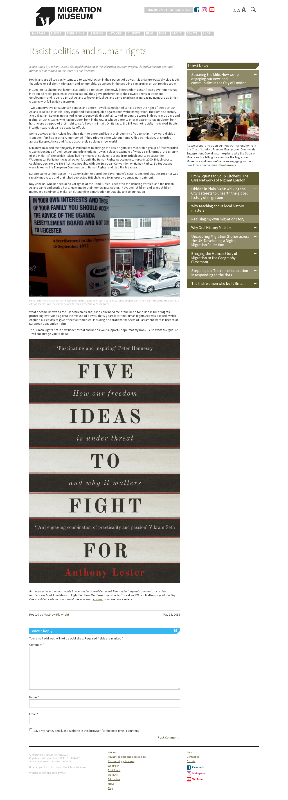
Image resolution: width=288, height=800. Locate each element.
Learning (96, 33)
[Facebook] (197, 9)
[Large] (244, 10)
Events (56, 33)
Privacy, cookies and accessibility (127, 756)
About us (192, 752)
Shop (206, 33)
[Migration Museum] (68, 16)
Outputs (133, 33)
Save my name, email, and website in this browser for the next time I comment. (87, 731)
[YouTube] (211, 9)
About (176, 33)
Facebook (198, 767)
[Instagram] (204, 8)
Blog (162, 33)
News (149, 33)
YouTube (197, 779)
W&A (63, 772)
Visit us (112, 752)
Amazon (98, 599)
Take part (38, 33)
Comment (36, 645)
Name (34, 697)
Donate (192, 33)
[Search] (253, 10)
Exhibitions (75, 33)
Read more (226, 165)
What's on (113, 765)
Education (114, 779)
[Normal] (234, 10)
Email (33, 714)
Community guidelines (121, 761)
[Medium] (239, 10)
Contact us (193, 756)
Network (115, 33)
